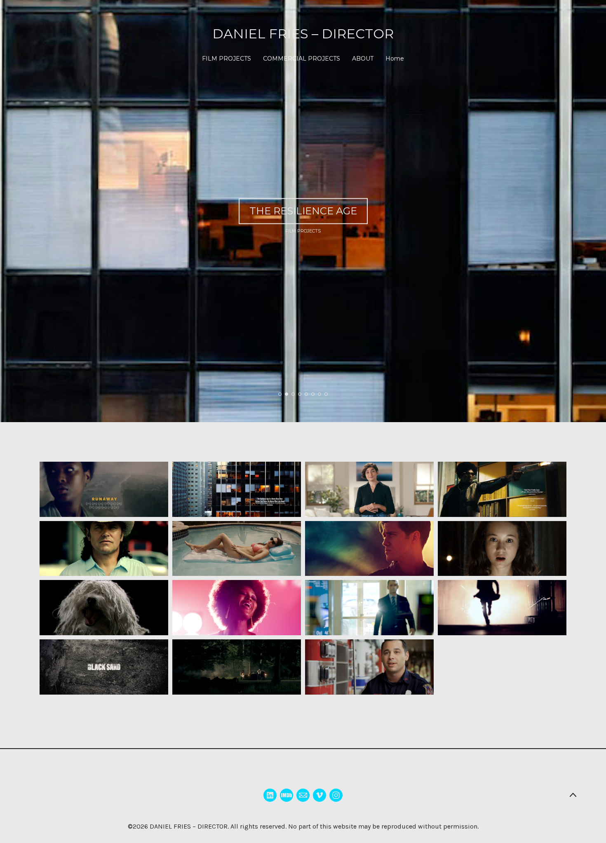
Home (394, 58)
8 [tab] (326, 394)
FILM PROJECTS (226, 58)
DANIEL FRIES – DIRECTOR (189, 826)
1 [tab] (280, 394)
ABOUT (362, 58)
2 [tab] (286, 394)
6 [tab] (313, 394)
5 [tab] (306, 394)
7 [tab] (319, 394)
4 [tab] (299, 394)
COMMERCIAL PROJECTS (301, 58)
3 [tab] (293, 394)
